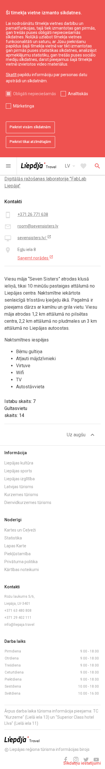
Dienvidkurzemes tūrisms (27, 502)
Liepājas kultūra (18, 463)
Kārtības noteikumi (21, 569)
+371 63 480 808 (18, 611)
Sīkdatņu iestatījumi (82, 763)
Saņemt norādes (35, 257)
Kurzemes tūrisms (21, 494)
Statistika (13, 538)
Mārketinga (23, 106)
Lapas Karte (15, 546)
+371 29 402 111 (18, 618)
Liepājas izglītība (19, 478)
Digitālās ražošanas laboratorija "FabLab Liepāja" (45, 182)
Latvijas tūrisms (18, 486)
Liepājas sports (18, 471)
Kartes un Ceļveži (20, 530)
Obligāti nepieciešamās (34, 93)
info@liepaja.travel (19, 625)
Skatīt (11, 74)
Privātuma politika (21, 561)
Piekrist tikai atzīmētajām (30, 142)
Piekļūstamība (17, 553)
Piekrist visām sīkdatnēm (30, 127)
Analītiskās (78, 93)
